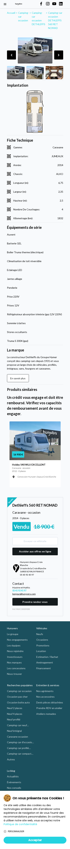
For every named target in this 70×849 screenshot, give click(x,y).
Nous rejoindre (15, 651)
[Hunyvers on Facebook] (41, 4)
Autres (11, 759)
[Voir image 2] (35, 72)
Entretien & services (47, 685)
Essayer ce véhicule (35, 541)
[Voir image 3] (54, 72)
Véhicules (41, 628)
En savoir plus (17, 378)
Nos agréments (44, 691)
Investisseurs (14, 656)
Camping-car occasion (19, 691)
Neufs (39, 634)
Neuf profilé (13, 719)
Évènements (14, 782)
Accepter (35, 840)
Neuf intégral (14, 730)
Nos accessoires (45, 696)
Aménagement (44, 662)
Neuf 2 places (14, 708)
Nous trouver (14, 673)
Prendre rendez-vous (35, 601)
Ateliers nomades (46, 713)
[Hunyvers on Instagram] (47, 4)
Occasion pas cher (17, 696)
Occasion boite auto (18, 702)
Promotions (42, 645)
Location (41, 651)
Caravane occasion (17, 736)
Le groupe (12, 634)
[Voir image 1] (16, 72)
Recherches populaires (20, 685)
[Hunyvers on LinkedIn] (61, 4)
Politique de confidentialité (20, 824)
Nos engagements (17, 639)
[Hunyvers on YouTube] (54, 4)
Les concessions (16, 668)
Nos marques (14, 662)
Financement (43, 668)
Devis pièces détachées (49, 702)
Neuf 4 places (14, 713)
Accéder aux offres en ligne (35, 551)
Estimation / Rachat (47, 656)
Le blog (11, 770)
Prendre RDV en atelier (49, 708)
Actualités (13, 776)
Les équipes (13, 645)
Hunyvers (12, 628)
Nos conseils (14, 787)
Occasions (42, 639)
